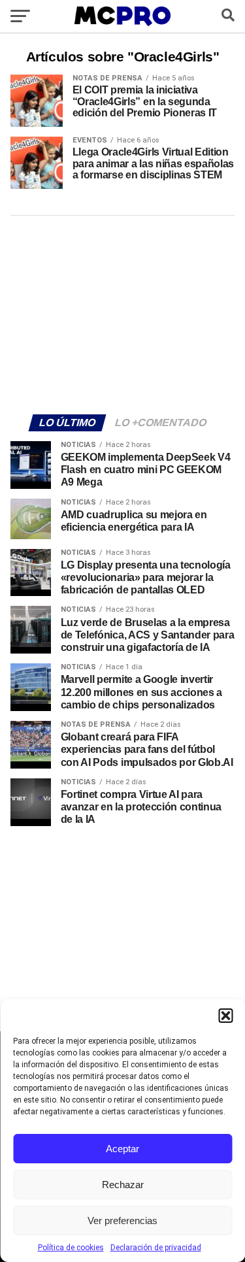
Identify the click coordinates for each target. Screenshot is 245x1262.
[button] (225, 1015)
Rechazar (123, 1184)
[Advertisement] (123, 313)
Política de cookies (71, 1247)
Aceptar (122, 1148)
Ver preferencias (122, 1220)
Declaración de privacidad (155, 1247)
